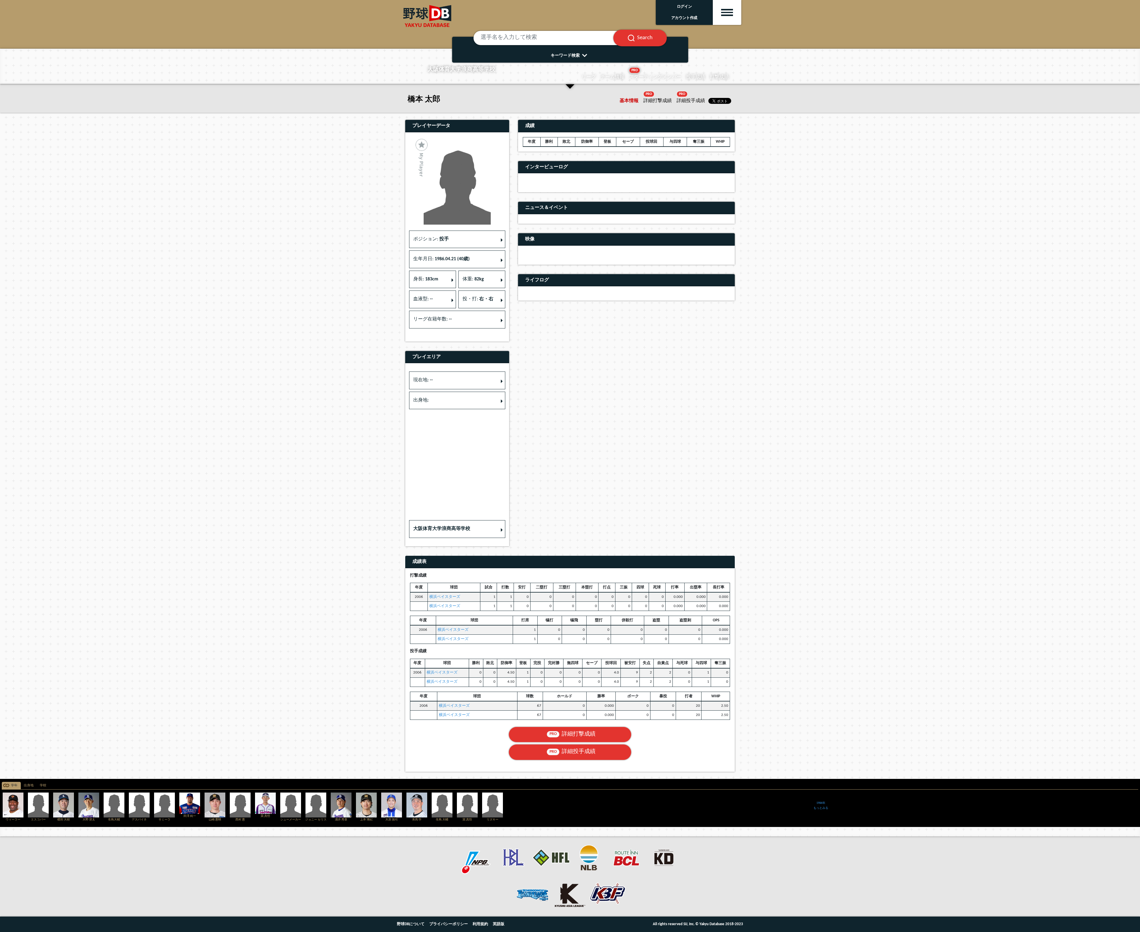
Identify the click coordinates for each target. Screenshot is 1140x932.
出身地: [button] (421, 400)
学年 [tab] (14, 785)
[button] (457, 529)
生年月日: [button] (441, 259)
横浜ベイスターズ (444, 597)
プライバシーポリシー (448, 924)
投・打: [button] (478, 299)
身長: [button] (425, 279)
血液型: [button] (423, 299)
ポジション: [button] (431, 239)
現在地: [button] (423, 380)
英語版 (498, 924)
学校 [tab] (43, 785)
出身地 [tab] (29, 785)
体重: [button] (473, 279)
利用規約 (480, 924)
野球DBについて (411, 924)
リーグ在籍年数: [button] (432, 319)
